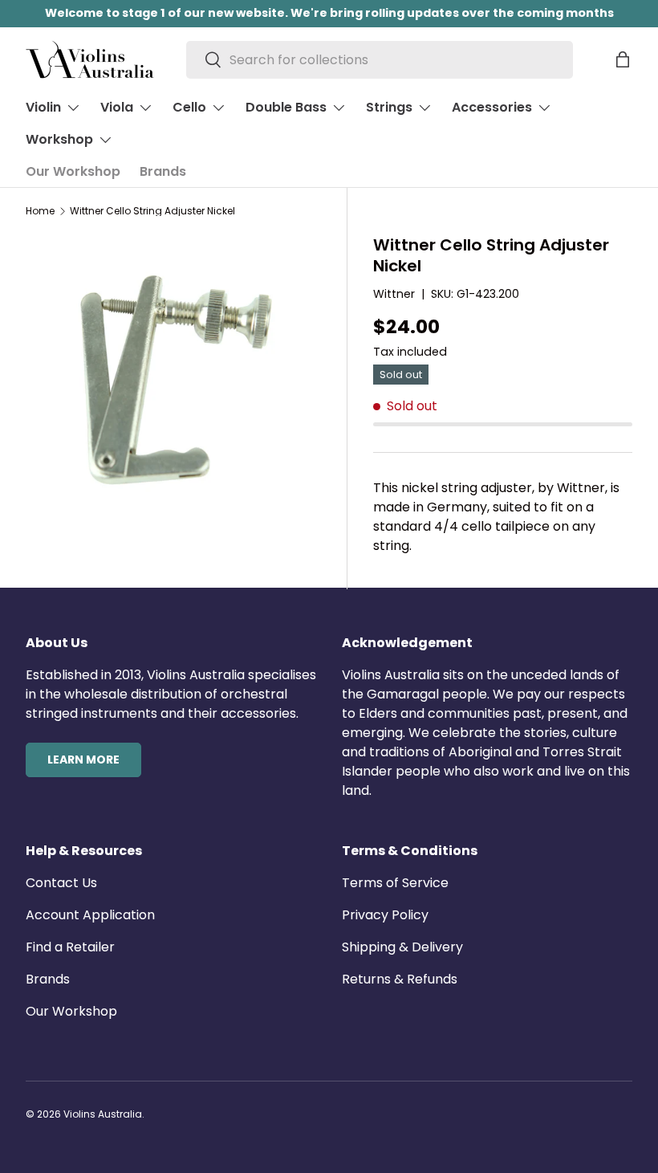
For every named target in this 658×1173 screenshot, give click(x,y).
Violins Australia (102, 1114)
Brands (163, 171)
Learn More (83, 759)
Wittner (394, 294)
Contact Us (61, 883)
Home (40, 211)
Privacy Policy (385, 915)
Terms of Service (395, 883)
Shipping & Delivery (402, 947)
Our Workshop (73, 171)
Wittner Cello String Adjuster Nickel (152, 211)
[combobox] (379, 60)
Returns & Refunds (399, 979)
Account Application (90, 915)
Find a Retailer (70, 947)
